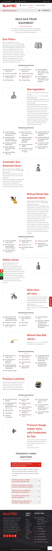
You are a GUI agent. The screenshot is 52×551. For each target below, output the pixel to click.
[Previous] (29, 45)
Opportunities (29, 532)
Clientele (28, 530)
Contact (28, 538)
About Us (28, 521)
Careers (27, 534)
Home (27, 519)
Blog (27, 536)
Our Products (29, 523)
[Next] (47, 45)
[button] (44, 1)
